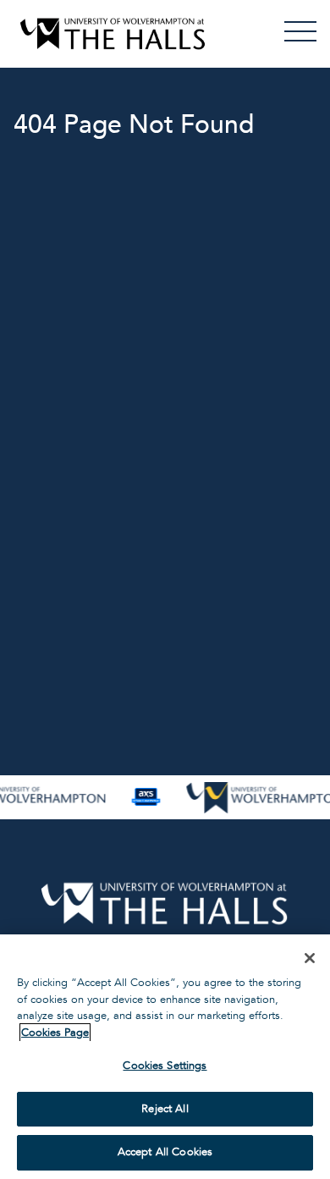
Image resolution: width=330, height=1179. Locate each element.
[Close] (309, 958)
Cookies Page (55, 1032)
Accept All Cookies (165, 1152)
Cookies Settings (164, 1065)
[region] (165, 1056)
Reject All (164, 1108)
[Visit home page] (113, 33)
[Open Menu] (300, 31)
